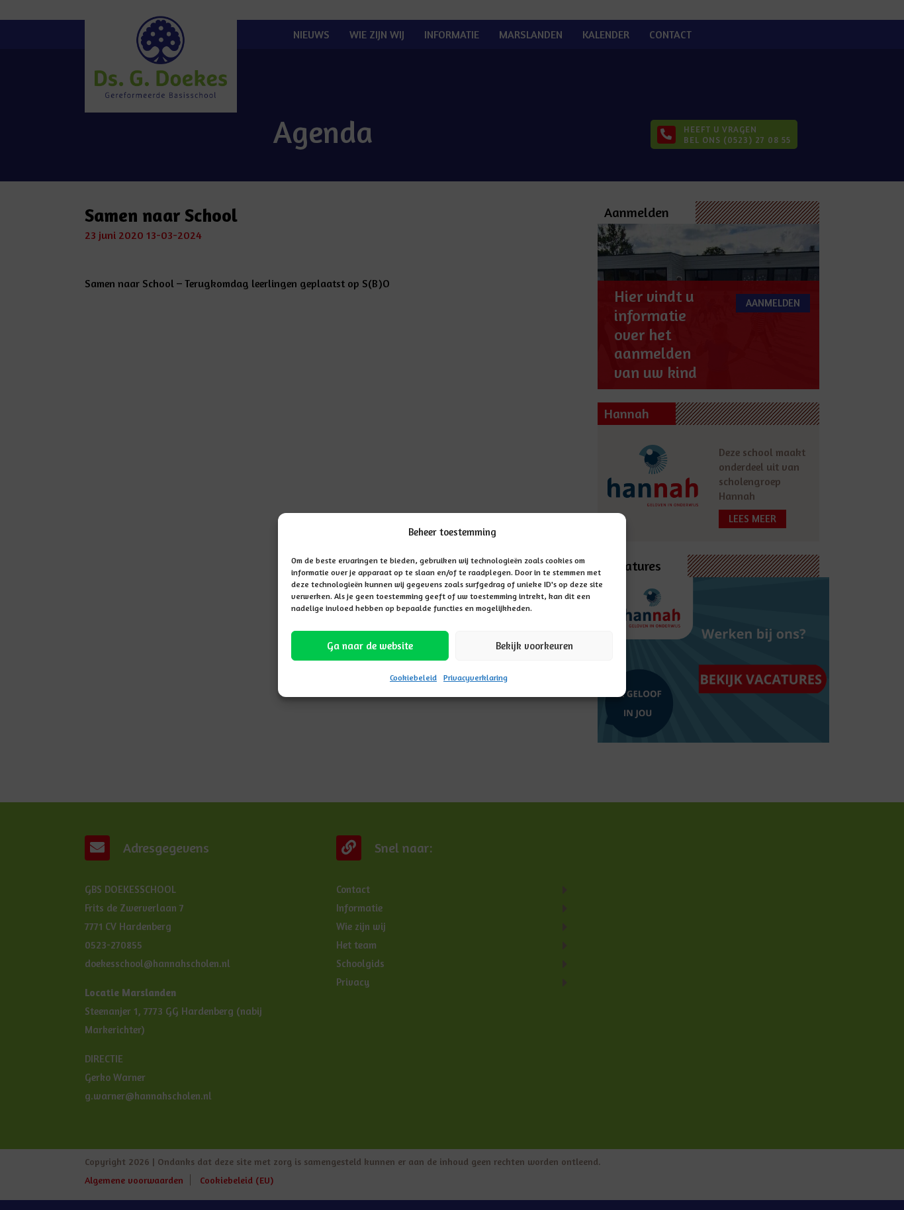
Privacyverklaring (475, 677)
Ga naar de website (370, 645)
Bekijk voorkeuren (534, 645)
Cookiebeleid (413, 677)
